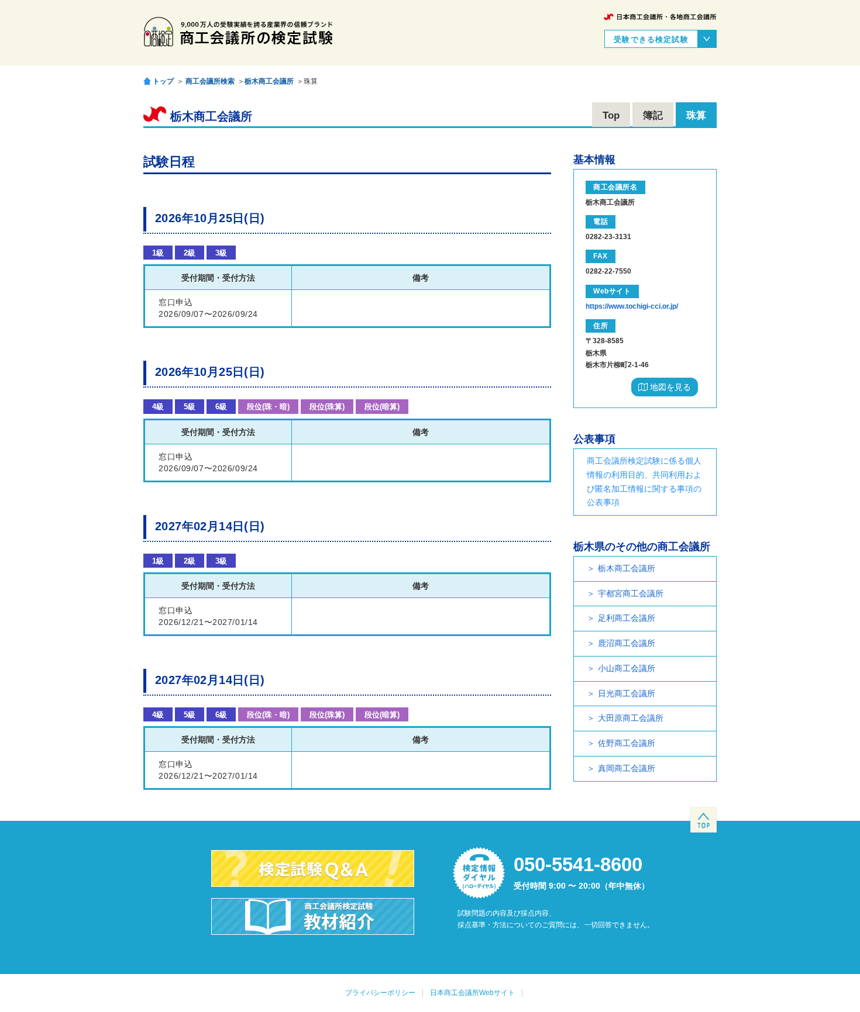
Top (611, 115)
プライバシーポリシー (380, 993)
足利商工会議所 (626, 618)
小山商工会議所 (626, 668)
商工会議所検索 (210, 81)
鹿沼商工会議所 (626, 643)
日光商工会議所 (626, 693)
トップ (163, 81)
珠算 (696, 115)
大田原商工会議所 (630, 718)
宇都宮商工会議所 (630, 593)
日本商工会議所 (660, 17)
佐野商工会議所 (626, 743)
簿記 (653, 115)
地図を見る (669, 387)
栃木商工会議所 (269, 81)
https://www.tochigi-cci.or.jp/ (632, 306)
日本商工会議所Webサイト (472, 993)
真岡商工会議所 (626, 768)
